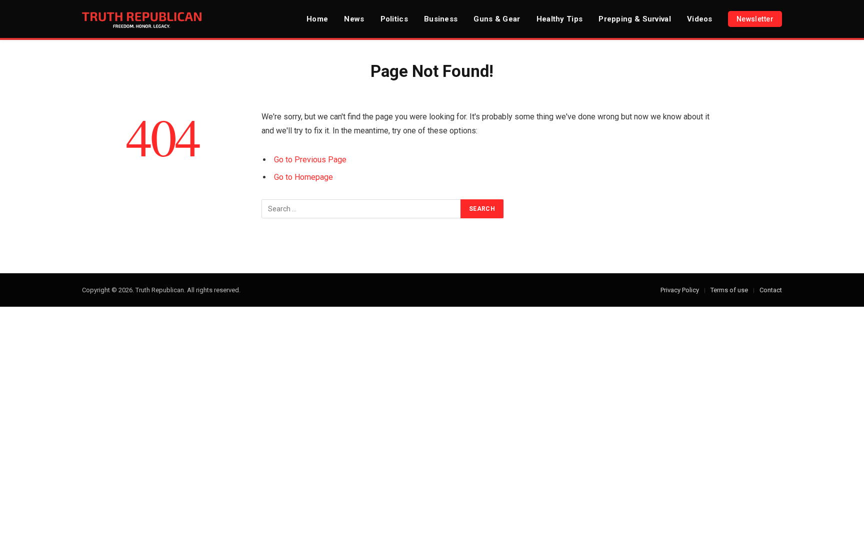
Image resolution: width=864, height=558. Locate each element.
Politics (394, 18)
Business (441, 18)
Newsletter (755, 19)
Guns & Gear (497, 18)
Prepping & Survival (634, 18)
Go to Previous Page (310, 159)
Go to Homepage (303, 177)
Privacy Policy (679, 290)
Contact (771, 290)
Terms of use (729, 290)
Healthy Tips (559, 18)
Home (317, 18)
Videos (699, 18)
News (354, 18)
